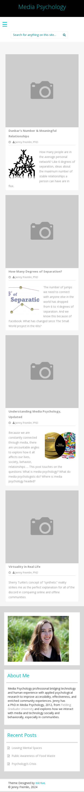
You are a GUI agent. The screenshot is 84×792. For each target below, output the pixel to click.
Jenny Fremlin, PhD (26, 142)
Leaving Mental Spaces (27, 748)
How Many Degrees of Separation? (35, 271)
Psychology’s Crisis (24, 764)
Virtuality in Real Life (24, 567)
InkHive (40, 783)
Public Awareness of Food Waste (33, 756)
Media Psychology (42, 7)
